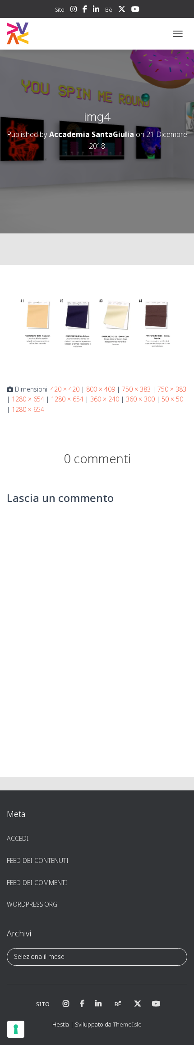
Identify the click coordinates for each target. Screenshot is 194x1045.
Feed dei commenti (37, 882)
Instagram (73, 10)
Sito (60, 10)
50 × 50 (172, 399)
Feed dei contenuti (38, 860)
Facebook (85, 10)
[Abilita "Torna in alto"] (176, 1027)
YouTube (135, 10)
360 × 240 (104, 399)
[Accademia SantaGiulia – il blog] (45, 34)
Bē (108, 10)
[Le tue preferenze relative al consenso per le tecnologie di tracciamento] (15, 1029)
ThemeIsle (127, 1024)
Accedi (18, 838)
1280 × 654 (28, 399)
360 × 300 (140, 399)
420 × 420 (65, 389)
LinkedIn (96, 10)
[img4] (97, 323)
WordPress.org (32, 904)
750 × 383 (136, 389)
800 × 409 (100, 389)
